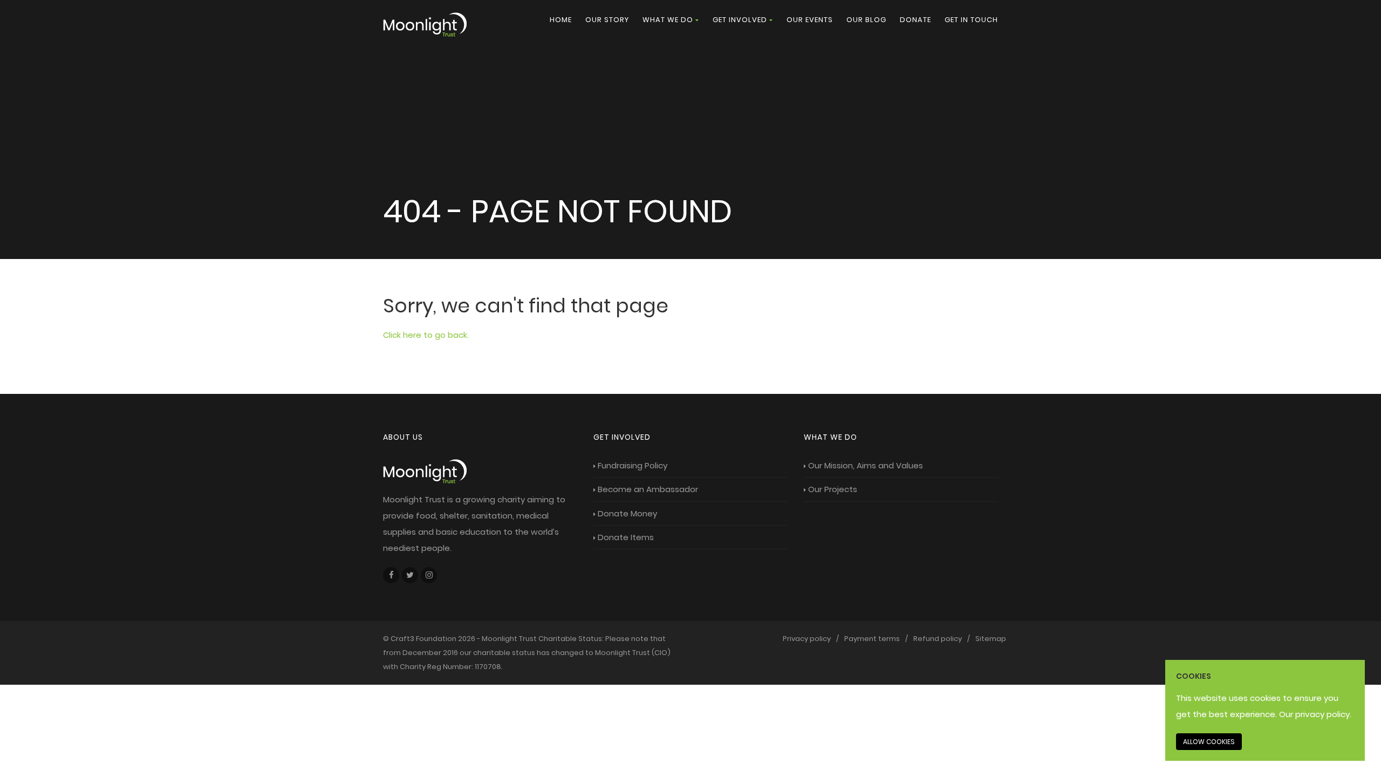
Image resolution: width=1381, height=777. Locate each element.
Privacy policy (807, 638)
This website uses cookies (1228, 698)
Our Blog (866, 20)
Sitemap (990, 638)
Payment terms (872, 638)
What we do (667, 20)
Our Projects (832, 489)
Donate (915, 20)
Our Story (607, 20)
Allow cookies (1209, 741)
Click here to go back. (426, 334)
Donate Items (626, 537)
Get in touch (971, 20)
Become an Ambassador (648, 489)
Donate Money (627, 513)
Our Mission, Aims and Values (865, 465)
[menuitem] (561, 19)
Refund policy (937, 638)
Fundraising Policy (632, 465)
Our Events (810, 20)
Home (561, 20)
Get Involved (740, 20)
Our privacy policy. (1315, 714)
